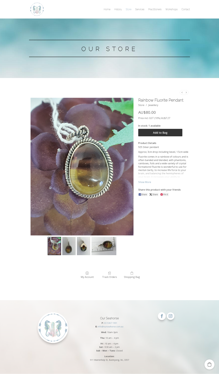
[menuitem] (182, 92)
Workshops (171, 9)
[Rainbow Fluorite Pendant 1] (69, 246)
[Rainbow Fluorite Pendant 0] (54, 246)
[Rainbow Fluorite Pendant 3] (103, 246)
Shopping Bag (132, 276)
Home (107, 9)
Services (139, 9)
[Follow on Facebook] (162, 316)
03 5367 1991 (110, 323)
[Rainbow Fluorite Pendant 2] (83, 246)
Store (128, 9)
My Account (87, 276)
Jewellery (153, 105)
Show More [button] (144, 182)
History (118, 9)
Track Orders (109, 276)
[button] (209, 364)
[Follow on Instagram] (170, 316)
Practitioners (154, 9)
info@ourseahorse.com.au (109, 326)
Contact (185, 9)
